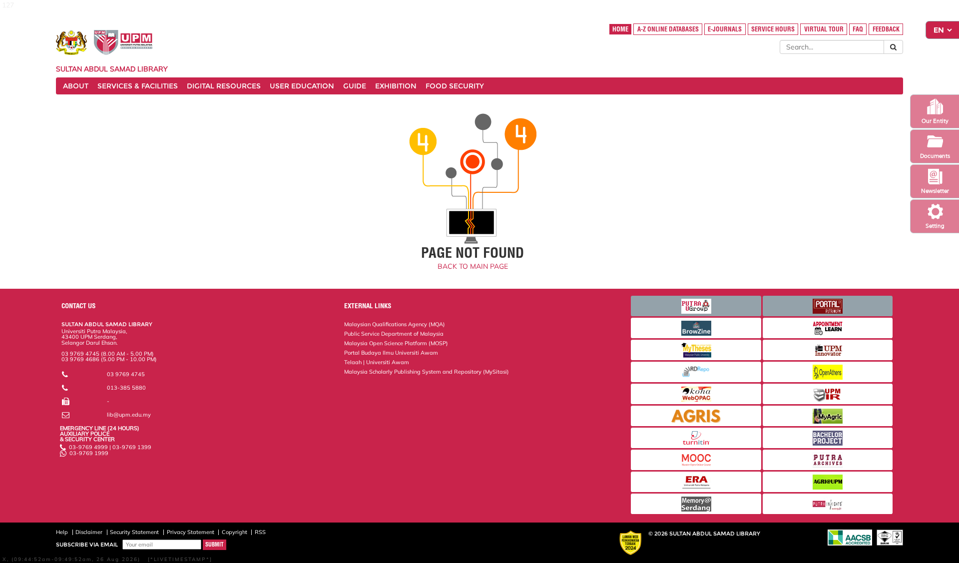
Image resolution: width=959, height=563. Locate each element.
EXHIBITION (396, 85)
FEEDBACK (886, 29)
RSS (260, 532)
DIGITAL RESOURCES (224, 85)
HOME (620, 29)
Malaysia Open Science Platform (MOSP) (396, 343)
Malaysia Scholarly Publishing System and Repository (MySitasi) (426, 371)
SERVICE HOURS (773, 29)
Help (62, 532)
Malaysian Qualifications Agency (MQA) (394, 324)
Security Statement (134, 532)
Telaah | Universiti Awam (376, 362)
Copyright (234, 532)
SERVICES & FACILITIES (137, 85)
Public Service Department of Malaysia (394, 333)
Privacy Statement (190, 532)
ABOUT (75, 85)
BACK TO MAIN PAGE (473, 266)
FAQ (858, 29)
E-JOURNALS (725, 29)
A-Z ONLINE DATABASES (668, 29)
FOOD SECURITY (455, 85)
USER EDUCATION (302, 85)
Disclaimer (88, 532)
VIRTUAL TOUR (824, 29)
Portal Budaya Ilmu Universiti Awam (391, 352)
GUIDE (354, 85)
